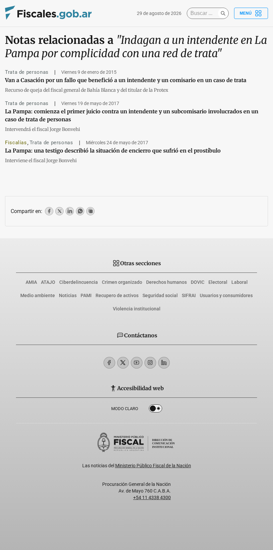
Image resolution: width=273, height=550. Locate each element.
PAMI (86, 295)
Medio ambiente (37, 295)
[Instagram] (150, 363)
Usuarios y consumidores (226, 295)
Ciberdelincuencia (78, 282)
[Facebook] (109, 363)
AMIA (31, 282)
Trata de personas (27, 72)
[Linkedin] (164, 363)
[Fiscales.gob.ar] (48, 13)
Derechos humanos (166, 282)
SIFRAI (189, 295)
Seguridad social (160, 295)
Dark (155, 409)
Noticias (68, 295)
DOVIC (197, 282)
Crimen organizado (122, 282)
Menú (246, 13)
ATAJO (48, 282)
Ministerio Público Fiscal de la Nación (153, 465)
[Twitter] (123, 363)
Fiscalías (16, 142)
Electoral (217, 282)
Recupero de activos (117, 295)
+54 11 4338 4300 (152, 497)
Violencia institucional (136, 308)
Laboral (239, 282)
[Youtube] (136, 363)
